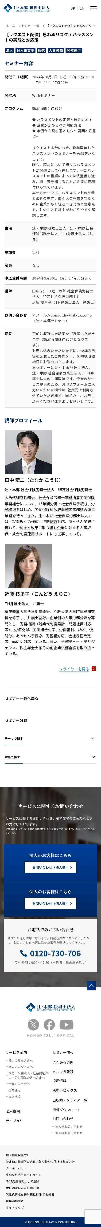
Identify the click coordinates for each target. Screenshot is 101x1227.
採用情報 (59, 1080)
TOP (91, 985)
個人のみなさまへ (20, 1067)
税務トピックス (64, 1090)
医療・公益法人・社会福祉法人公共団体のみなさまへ (28, 1075)
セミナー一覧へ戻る (22, 698)
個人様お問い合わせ (69, 1133)
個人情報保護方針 (18, 1155)
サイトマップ (15, 1207)
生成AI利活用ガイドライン (24, 1175)
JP (73, 8)
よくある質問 (63, 1062)
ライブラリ (14, 1120)
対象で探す (12, 757)
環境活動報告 (15, 1201)
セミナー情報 (63, 1052)
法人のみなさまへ (20, 1060)
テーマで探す (14, 738)
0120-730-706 (55, 953)
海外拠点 (14, 1096)
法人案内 (13, 1111)
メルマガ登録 (63, 1071)
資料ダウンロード (66, 1109)
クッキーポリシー (18, 1168)
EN (82, 8)
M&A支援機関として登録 (22, 1181)
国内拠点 (14, 1090)
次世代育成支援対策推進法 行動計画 (30, 1194)
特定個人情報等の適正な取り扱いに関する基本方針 (40, 1161)
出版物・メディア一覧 (69, 1100)
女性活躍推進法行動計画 (22, 1188)
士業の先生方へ (19, 1084)
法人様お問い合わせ (69, 1126)
